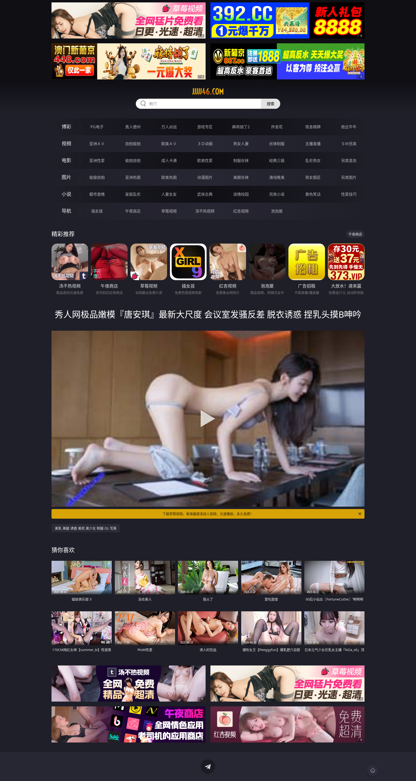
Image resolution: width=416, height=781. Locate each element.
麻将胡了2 (241, 126)
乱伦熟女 (313, 160)
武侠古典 (205, 194)
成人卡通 (169, 160)
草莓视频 (169, 211)
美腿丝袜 (241, 177)
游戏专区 (205, 126)
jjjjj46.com (208, 91)
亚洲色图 (133, 177)
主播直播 (313, 143)
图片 (66, 177)
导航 (66, 211)
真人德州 (133, 126)
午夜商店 (133, 211)
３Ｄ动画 (205, 143)
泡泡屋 (277, 211)
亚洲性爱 (97, 160)
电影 (66, 160)
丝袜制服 (277, 143)
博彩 (66, 126)
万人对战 (169, 126)
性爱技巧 (349, 194)
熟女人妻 (241, 143)
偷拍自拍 (133, 160)
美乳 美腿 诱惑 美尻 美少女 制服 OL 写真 (86, 528)
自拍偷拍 (133, 143)
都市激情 (97, 194)
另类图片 (349, 177)
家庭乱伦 (133, 194)
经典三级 (277, 160)
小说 (66, 194)
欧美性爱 (205, 160)
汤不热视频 (204, 211)
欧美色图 (169, 177)
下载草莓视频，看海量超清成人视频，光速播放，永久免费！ (208, 513)
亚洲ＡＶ (97, 143)
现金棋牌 (313, 126)
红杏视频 (241, 211)
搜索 (270, 103)
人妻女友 (169, 194)
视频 (66, 143)
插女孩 (97, 211)
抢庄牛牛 (349, 126)
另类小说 (277, 194)
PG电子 (97, 126)
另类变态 (349, 160)
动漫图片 (205, 177)
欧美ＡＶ (169, 143)
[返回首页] (372, 770)
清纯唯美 (277, 177)
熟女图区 (313, 177)
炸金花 (277, 126)
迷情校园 (241, 194)
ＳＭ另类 (349, 143)
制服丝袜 (241, 160)
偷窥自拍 (97, 177)
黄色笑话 (313, 194)
